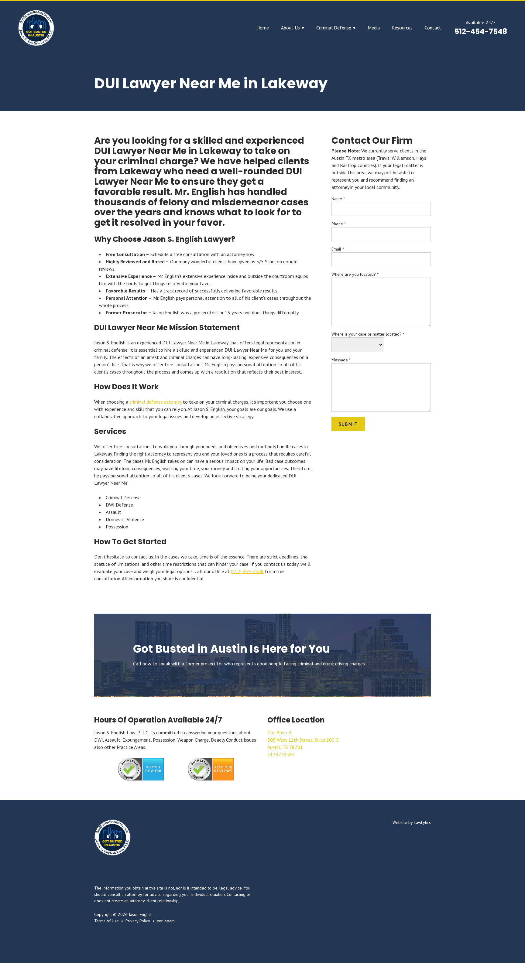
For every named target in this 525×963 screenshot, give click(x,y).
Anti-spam (166, 921)
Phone (338, 224)
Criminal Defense (333, 28)
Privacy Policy (137, 921)
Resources (402, 28)
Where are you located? (355, 274)
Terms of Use (106, 921)
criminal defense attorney (155, 402)
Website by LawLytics (412, 822)
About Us (290, 28)
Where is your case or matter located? (367, 334)
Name (338, 198)
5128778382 (281, 754)
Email (337, 249)
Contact (433, 28)
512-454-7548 (481, 31)
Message (341, 360)
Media (374, 28)
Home (262, 28)
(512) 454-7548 (247, 571)
